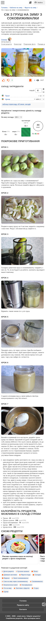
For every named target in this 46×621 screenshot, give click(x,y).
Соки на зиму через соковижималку (16, 581)
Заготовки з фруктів (22, 588)
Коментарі (17, 44)
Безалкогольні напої (10, 585)
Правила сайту (23, 605)
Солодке (38, 575)
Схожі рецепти (6, 44)
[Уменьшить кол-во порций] (43, 92)
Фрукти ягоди (25, 575)
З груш (36, 588)
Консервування (27, 585)
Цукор (6, 591)
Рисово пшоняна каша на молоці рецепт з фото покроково (17, 557)
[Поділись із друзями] (44, 604)
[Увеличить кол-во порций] (43, 89)
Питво (36, 571)
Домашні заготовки (10, 575)
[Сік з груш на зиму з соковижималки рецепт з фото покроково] (23, 62)
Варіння (6, 578)
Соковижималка (37, 581)
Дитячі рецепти (8, 571)
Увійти (40, 2)
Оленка (4, 40)
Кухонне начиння (23, 571)
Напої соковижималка (20, 578)
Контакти (23, 609)
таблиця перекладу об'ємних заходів (16, 104)
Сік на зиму (8, 588)
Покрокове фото (30, 44)
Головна (23, 601)
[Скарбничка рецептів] (30, 2)
